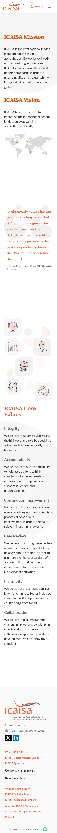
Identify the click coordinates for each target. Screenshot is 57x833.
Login (37, 6)
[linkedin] (16, 738)
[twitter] (8, 738)
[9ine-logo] (45, 828)
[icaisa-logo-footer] (27, 702)
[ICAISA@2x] (13, 4)
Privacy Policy (15, 778)
